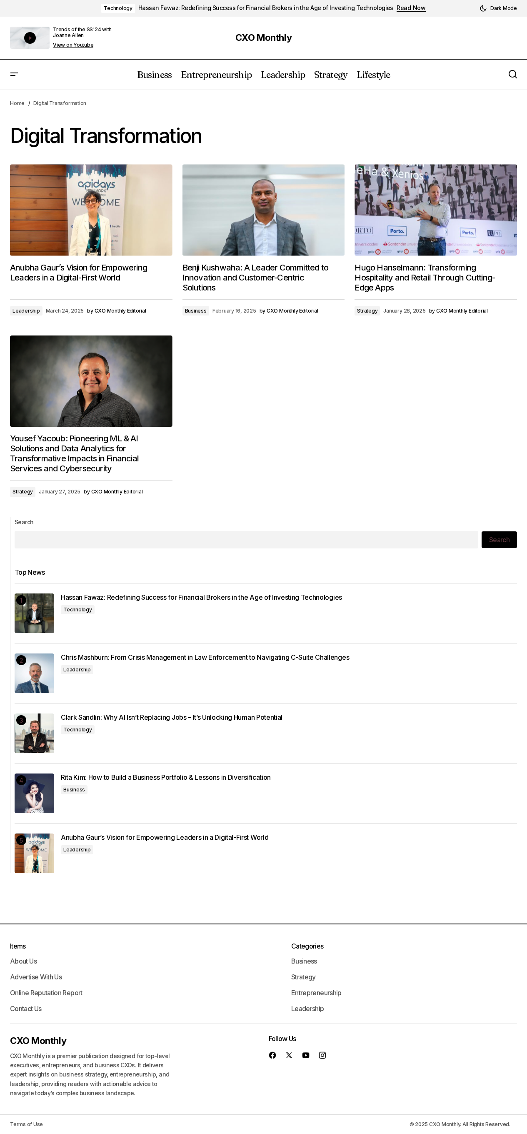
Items (18, 946)
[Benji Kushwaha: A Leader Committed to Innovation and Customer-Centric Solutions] (263, 209)
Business (196, 311)
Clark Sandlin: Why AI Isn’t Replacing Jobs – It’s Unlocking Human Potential (171, 717)
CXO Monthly (263, 37)
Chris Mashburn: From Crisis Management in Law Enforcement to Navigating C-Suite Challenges (205, 657)
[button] (498, 8)
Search (24, 522)
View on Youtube (73, 45)
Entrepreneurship (316, 993)
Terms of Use (26, 1124)
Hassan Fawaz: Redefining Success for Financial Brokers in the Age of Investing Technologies (265, 8)
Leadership (26, 311)
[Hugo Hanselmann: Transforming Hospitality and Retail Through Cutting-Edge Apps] (436, 209)
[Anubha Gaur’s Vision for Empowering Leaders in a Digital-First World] (91, 209)
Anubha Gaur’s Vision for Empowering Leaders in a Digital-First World (164, 837)
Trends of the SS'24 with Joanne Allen (82, 32)
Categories (307, 946)
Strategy (367, 311)
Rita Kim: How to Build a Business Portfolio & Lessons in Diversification (166, 777)
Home (17, 103)
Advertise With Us (36, 977)
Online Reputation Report (46, 993)
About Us (23, 961)
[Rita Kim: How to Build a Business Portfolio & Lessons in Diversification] (34, 793)
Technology (118, 8)
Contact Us (26, 1008)
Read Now (411, 8)
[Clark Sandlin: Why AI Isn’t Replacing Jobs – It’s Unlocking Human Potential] (34, 733)
